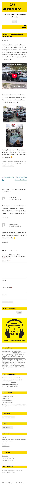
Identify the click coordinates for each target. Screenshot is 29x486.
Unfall (16, 364)
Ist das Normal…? (6, 398)
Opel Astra (5, 358)
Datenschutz (5, 482)
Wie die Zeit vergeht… (7, 400)
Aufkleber (19, 351)
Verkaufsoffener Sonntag (7, 365)
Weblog (22, 365)
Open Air (8, 360)
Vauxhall (19, 364)
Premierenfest (5, 362)
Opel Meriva (10, 359)
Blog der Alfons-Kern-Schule (8, 472)
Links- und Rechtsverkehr (7, 402)
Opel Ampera (20, 356)
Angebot (11, 351)
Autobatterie (10, 352)
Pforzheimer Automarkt (16, 361)
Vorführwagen (18, 365)
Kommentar (6, 261)
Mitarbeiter (15, 354)
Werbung (22, 367)
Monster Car (5, 166)
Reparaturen (23, 362)
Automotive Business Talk (7, 460)
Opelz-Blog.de (5, 444)
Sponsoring (12, 364)
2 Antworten (5, 40)
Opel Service (22, 359)
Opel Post (4, 437)
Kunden (4, 354)
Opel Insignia (22, 358)
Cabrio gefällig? (14, 386)
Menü (14, 21)
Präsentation (13, 362)
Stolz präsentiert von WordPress (16, 482)
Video (14, 365)
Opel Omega (11, 166)
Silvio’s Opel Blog (6, 446)
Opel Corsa (17, 358)
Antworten (4, 218)
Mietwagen (9, 354)
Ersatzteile (16, 353)
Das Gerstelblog (12, 7)
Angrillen (15, 351)
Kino (25, 352)
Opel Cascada (11, 358)
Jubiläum (21, 353)
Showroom (7, 364)
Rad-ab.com (5, 456)
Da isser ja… (13, 382)
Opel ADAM (11, 356)
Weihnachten (5, 366)
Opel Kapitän (5, 359)
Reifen (19, 362)
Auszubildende (5, 352)
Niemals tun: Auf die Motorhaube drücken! (21, 180)
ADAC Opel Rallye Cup (5, 351)
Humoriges (10, 163)
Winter (4, 368)
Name (4, 280)
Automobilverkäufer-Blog (8, 458)
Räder (3, 364)
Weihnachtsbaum (11, 366)
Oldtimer (21, 354)
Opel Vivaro (4, 360)
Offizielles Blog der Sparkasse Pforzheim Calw (12, 470)
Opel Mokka (16, 359)
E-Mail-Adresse (7, 288)
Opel (4, 356)
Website (4, 295)
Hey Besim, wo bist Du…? (7, 396)
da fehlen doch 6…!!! (15, 377)
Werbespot (17, 366)
